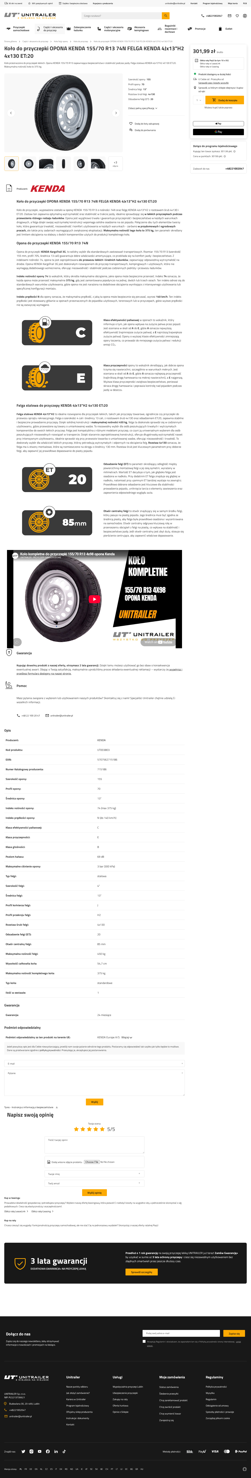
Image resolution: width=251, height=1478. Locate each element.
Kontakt (194, 3)
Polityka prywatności (216, 1386)
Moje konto (233, 3)
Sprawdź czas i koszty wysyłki (213, 83)
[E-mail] (229, 16)
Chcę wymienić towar (170, 1413)
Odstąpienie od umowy (217, 1405)
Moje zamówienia (172, 1377)
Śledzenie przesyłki (168, 1393)
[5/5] (102, 1129)
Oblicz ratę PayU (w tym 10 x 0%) (214, 60)
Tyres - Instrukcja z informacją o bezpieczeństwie (28, 1107)
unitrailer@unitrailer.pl (61, 715)
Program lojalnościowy (212, 3)
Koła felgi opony (61, 41)
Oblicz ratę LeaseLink (14, 1211)
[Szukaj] (166, 15)
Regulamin (211, 1399)
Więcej (125, 1037)
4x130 (151, 94)
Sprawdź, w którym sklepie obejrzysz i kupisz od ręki (220, 89)
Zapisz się (234, 1334)
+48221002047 (214, 16)
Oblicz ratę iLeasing (41, 1211)
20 (151, 99)
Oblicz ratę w (210, 63)
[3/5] (89, 1129)
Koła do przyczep (81, 41)
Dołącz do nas (18, 1334)
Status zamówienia (169, 1387)
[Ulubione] (237, 16)
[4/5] (95, 1129)
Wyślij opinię (94, 1193)
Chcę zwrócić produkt (169, 1407)
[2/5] (82, 1129)
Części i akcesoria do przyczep (35, 41)
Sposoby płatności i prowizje (220, 1412)
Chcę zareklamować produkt (173, 1400)
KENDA (101, 740)
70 (143, 84)
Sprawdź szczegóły (141, 1272)
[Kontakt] (32, 1382)
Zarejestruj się (166, 1420)
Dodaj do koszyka (227, 100)
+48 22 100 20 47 (31, 715)
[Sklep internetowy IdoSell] (245, 1469)
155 (149, 79)
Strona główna (10, 41)
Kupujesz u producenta (103, 3)
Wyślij (94, 1102)
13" (145, 89)
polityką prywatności (50, 1050)
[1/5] (76, 1129)
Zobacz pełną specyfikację (141, 108)
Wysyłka (210, 1393)
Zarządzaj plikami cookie (218, 1418)
